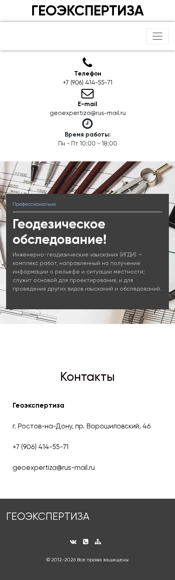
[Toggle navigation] (157, 36)
